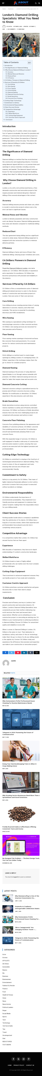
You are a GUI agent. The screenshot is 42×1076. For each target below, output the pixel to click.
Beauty (4, 970)
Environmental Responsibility (14, 105)
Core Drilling (11, 84)
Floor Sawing (12, 88)
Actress (4, 957)
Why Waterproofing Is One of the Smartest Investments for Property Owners (27, 898)
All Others (5, 964)
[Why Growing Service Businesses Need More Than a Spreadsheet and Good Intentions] (21, 782)
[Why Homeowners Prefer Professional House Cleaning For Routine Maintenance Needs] (21, 688)
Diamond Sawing (12, 92)
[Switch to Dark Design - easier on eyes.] (36, 3)
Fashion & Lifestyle (8, 985)
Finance (5, 988)
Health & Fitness (7, 995)
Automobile (6, 967)
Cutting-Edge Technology (13, 100)
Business (5, 976)
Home (4, 998)
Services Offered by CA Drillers (15, 82)
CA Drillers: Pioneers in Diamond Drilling (17, 80)
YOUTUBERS (6, 1044)
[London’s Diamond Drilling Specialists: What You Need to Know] (21, 45)
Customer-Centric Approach (17, 117)
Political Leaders (7, 1007)
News (4, 1001)
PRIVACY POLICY (19, 1065)
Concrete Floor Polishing (15, 98)
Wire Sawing (11, 86)
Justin (10, 26)
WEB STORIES (7, 1041)
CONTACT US (30, 1065)
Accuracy (10, 72)
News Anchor (6, 1004)
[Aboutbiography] (21, 3)
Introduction (9, 65)
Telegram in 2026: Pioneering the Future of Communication (27, 939)
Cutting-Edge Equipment (15, 115)
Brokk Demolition (13, 96)
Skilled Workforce (13, 113)
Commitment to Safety (12, 102)
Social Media (6, 1013)
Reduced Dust (12, 76)
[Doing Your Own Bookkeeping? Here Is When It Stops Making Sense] (21, 751)
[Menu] (3, 3)
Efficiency (11, 78)
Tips (3, 1029)
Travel (4, 1032)
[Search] (39, 3)
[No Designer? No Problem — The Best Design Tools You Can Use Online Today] (21, 845)
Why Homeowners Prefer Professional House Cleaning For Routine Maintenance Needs (18, 702)
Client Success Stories (12, 107)
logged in (16, 877)
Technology (6, 1023)
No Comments (12, 29)
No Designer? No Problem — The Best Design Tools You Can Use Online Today (20, 859)
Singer (4, 1010)
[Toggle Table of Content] (28, 62)
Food (4, 992)
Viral (3, 1038)
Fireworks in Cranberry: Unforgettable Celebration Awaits (27, 907)
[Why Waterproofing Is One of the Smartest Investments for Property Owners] (7, 898)
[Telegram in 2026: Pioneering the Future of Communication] (21, 719)
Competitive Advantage (13, 109)
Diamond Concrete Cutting (15, 94)
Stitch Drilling (12, 90)
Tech (4, 1020)
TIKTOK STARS (7, 1026)
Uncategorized (7, 1035)
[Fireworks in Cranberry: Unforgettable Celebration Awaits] (7, 909)
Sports (4, 1016)
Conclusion (9, 119)
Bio (3, 973)
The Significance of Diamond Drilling (16, 67)
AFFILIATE (5, 960)
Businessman (6, 979)
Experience (11, 111)
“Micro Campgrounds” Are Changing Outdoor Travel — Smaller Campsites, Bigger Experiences (25, 930)
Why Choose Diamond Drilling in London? (18, 70)
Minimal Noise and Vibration (16, 74)
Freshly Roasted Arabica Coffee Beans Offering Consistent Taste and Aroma (19, 828)
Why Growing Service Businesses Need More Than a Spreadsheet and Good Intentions (20, 796)
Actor (4, 954)
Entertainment (7, 982)
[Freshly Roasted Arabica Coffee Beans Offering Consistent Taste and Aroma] (21, 814)
